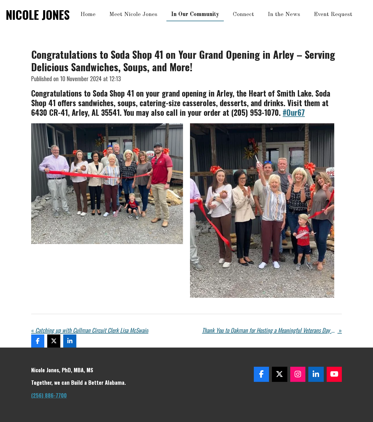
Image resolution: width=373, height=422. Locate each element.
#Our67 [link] (294, 112)
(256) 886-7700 (49, 395)
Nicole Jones (38, 14)
